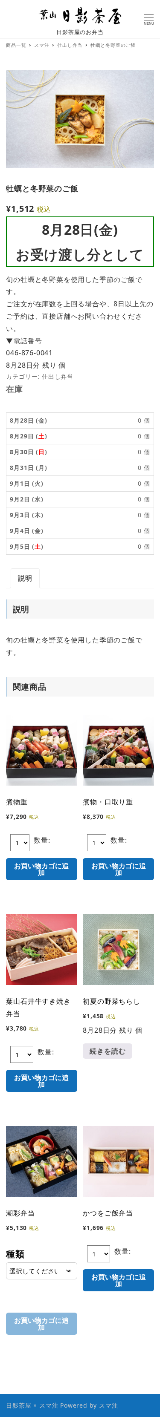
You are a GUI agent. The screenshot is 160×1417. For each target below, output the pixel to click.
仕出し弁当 (57, 376)
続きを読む (107, 1051)
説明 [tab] (25, 578)
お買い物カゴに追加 (41, 869)
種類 (15, 1254)
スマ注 (108, 1405)
